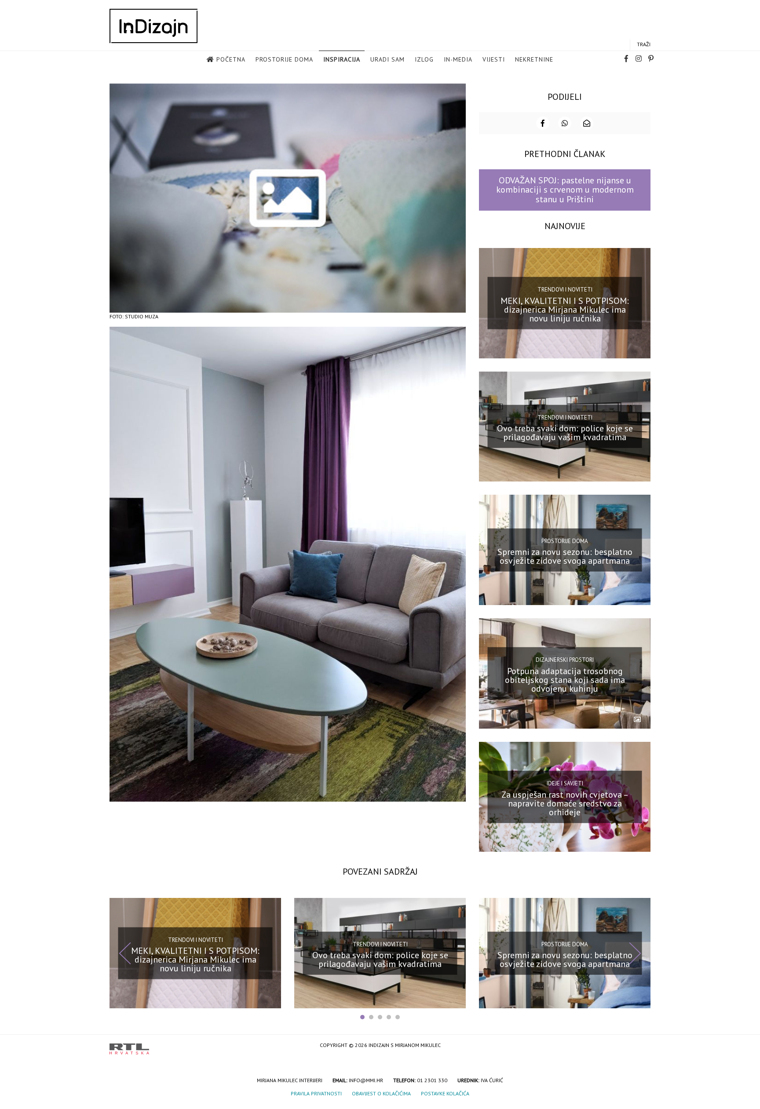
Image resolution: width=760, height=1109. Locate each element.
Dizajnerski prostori (565, 660)
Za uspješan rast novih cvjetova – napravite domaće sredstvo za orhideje (564, 802)
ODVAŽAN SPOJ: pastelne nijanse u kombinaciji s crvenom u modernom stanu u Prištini (565, 190)
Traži (643, 44)
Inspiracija (341, 59)
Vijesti (493, 59)
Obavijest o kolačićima (381, 1093)
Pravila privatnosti (316, 1093)
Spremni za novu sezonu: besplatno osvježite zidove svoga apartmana (564, 556)
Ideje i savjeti (565, 783)
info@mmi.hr (366, 1080)
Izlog (424, 59)
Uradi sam (387, 59)
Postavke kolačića (445, 1093)
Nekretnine (534, 59)
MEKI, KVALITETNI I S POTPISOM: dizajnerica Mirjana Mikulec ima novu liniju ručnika (565, 309)
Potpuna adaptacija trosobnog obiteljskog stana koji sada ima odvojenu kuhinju (565, 679)
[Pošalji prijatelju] (586, 123)
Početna (230, 59)
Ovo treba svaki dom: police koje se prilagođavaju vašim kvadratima (565, 433)
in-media (458, 59)
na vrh (641, 1046)
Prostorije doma (284, 59)
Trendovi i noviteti (564, 289)
